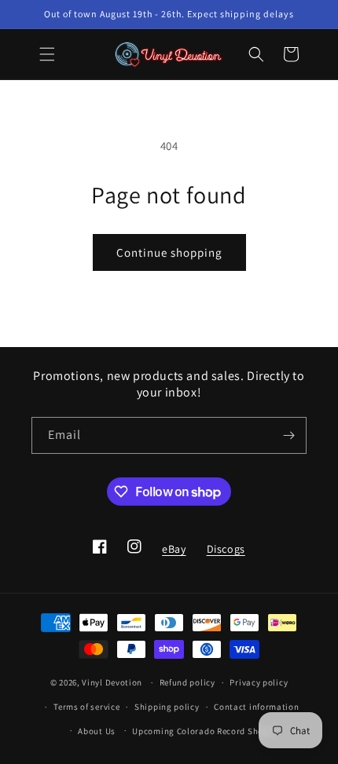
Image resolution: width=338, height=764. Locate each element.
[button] (47, 54)
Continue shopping (169, 252)
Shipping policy (167, 706)
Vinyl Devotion (112, 682)
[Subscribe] (288, 435)
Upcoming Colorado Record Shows (203, 731)
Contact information (256, 706)
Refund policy (187, 682)
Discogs (225, 553)
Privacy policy (259, 682)
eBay (173, 553)
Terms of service (86, 706)
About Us (97, 731)
